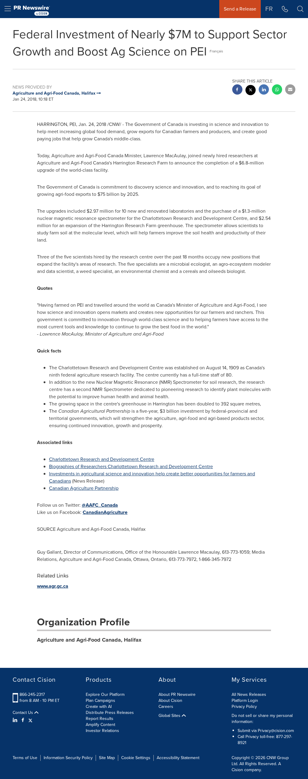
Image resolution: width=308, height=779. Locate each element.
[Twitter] (30, 720)
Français (216, 51)
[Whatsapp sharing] (277, 90)
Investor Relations (102, 730)
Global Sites (170, 716)
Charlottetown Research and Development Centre (101, 459)
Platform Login (245, 700)
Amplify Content (100, 724)
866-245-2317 (32, 694)
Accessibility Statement (178, 758)
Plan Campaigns (100, 700)
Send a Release (240, 8)
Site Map (107, 758)
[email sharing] (290, 90)
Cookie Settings (135, 758)
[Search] (300, 9)
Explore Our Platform (105, 694)
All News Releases (249, 694)
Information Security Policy (68, 758)
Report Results (99, 718)
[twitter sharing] (250, 91)
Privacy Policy (244, 706)
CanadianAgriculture (105, 512)
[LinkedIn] (16, 720)
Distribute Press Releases (110, 712)
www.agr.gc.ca (52, 586)
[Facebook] (23, 720)
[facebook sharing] (237, 90)
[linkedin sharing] (264, 90)
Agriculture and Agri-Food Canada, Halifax (89, 640)
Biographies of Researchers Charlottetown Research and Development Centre (131, 466)
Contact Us (23, 713)
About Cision (170, 700)
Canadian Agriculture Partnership (84, 488)
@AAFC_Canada (100, 505)
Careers (166, 706)
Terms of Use (25, 758)
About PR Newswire (177, 694)
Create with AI (99, 706)
